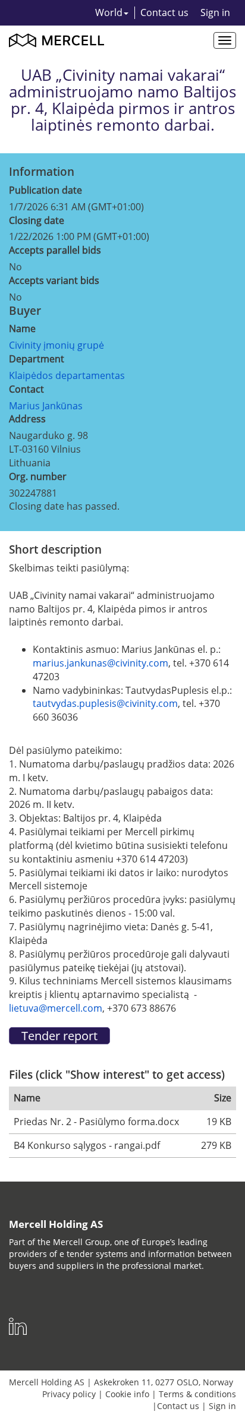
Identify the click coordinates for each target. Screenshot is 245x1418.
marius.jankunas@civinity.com (100, 662)
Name (22, 328)
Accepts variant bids (54, 280)
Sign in (215, 12)
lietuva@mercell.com (55, 1008)
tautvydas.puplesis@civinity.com (105, 703)
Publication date (45, 190)
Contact (26, 389)
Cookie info (127, 1394)
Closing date (36, 220)
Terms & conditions (197, 1394)
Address (27, 418)
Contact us (164, 12)
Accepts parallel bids (55, 250)
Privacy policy (69, 1394)
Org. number (38, 476)
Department (36, 358)
